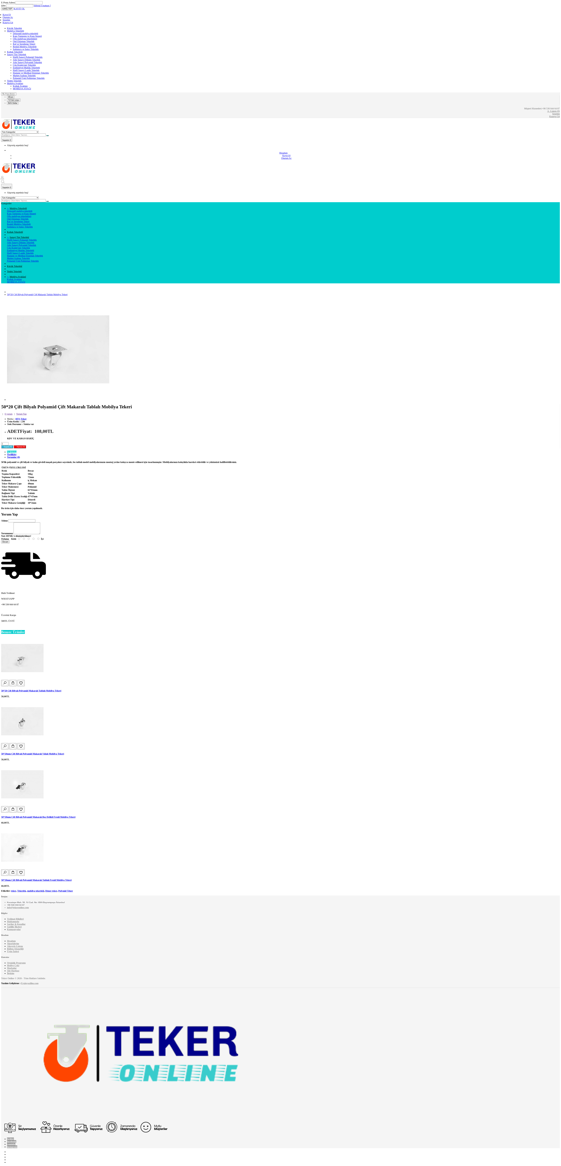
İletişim (10, 973)
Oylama (5, 539)
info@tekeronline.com (18, 907)
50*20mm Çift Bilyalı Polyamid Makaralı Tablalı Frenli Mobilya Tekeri (36, 880)
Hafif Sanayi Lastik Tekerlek (26, 70)
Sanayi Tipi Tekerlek (16, 54)
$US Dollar (12, 103)
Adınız (4, 520)
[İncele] (5, 683)
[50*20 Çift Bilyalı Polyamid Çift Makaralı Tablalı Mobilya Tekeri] (58, 399)
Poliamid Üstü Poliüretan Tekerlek (29, 78)
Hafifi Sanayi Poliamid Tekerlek (28, 57)
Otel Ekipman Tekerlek (23, 41)
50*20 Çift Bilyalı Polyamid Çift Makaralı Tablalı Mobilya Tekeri (37, 294)
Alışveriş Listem (15, 946)
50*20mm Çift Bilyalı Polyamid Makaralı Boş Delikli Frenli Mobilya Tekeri (38, 817)
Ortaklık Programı (16, 963)
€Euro (10, 97)
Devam (5, 542)
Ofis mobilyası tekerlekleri (25, 39)
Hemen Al (20, 447)
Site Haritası (13, 971)
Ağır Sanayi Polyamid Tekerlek (27, 62)
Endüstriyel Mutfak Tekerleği (26, 67)
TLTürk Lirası (13, 100)
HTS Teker (21, 419)
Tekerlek (21, 891)
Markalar (12, 968)
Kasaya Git (8, 22)
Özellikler (12, 454)
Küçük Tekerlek (14, 28)
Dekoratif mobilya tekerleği (25, 33)
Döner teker (51, 891)
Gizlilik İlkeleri (14, 927)
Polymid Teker (65, 891)
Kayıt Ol (7, 14)
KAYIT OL (19, 8)
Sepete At (7, 447)
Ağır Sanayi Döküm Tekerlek (26, 60)
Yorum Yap (21, 414)
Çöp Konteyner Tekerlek (24, 65)
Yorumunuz (7, 533)
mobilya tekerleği (35, 891)
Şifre (3, 5)
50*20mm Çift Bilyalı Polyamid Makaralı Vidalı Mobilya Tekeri (32, 754)
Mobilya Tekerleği (15, 31)
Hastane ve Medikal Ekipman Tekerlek (31, 73)
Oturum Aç (8, 17)
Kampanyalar (14, 929)
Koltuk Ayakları (20, 86)
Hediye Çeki (13, 965)
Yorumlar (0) (13, 457)
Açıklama (12, 452)
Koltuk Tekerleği (15, 52)
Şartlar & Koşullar (16, 924)
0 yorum (8, 414)
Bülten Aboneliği (15, 949)
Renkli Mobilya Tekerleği (25, 46)
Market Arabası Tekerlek (24, 75)
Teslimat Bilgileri (15, 919)
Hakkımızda (13, 921)
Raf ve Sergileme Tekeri (24, 44)
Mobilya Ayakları (15, 83)
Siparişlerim (13, 943)
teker (13, 891)
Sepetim (6, 20)
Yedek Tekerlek (14, 81)
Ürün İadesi (13, 951)
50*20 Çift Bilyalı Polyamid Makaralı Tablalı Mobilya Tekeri (31, 690)
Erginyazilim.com (29, 983)
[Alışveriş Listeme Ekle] (21, 683)
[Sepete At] (13, 683)
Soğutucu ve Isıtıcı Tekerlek (26, 49)
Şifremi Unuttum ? (42, 5)
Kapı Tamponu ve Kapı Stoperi (27, 36)
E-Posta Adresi (8, 2)
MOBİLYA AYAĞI (22, 88)
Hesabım (11, 941)
